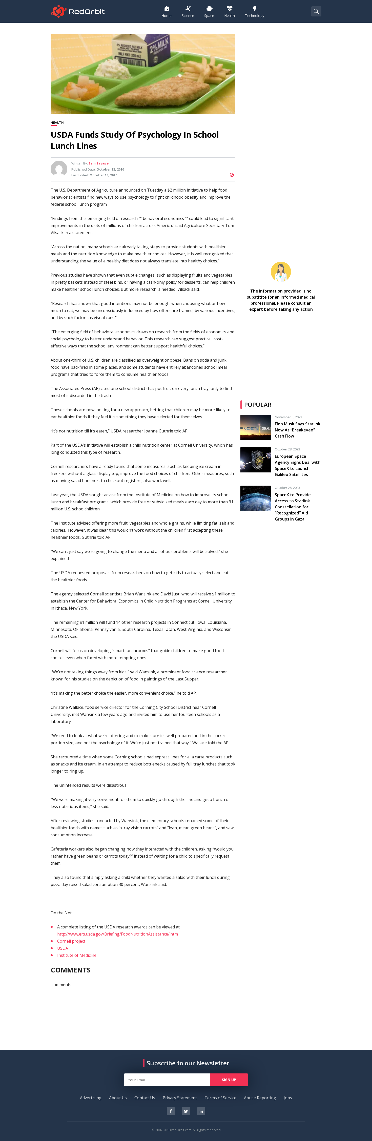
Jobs (288, 1098)
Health (57, 123)
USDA (62, 948)
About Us (118, 1098)
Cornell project (71, 941)
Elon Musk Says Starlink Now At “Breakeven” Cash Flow (297, 430)
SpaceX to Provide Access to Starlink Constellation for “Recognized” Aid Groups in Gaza (293, 507)
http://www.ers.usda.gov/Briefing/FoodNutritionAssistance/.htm (117, 934)
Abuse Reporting (260, 1098)
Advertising (90, 1098)
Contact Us (144, 1098)
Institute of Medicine (76, 955)
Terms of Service (220, 1098)
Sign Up (229, 1079)
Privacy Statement (180, 1098)
